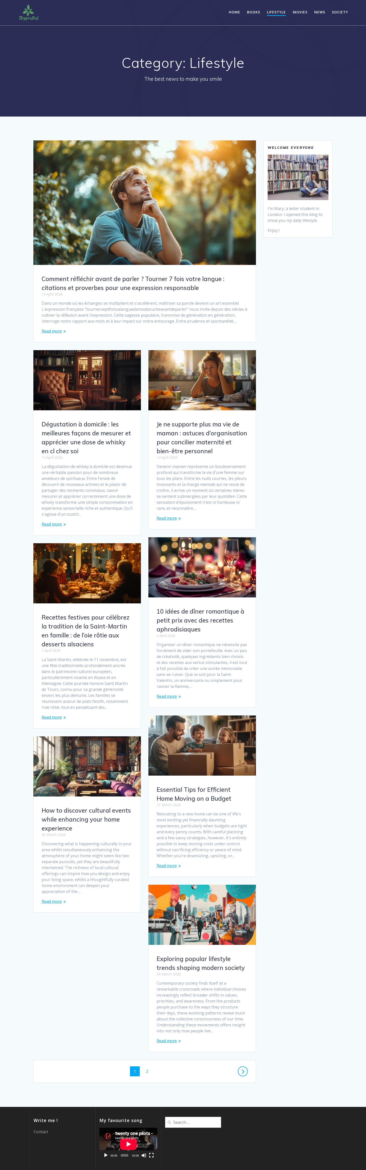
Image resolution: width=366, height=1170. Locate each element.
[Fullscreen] (151, 1155)
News (319, 12)
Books (253, 12)
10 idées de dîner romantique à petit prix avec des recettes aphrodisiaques (200, 620)
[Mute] (143, 1155)
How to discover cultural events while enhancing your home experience (86, 819)
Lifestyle (276, 12)
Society (340, 12)
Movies (300, 12)
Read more (52, 331)
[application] (128, 1144)
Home (234, 12)
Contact (41, 1131)
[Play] (105, 1155)
